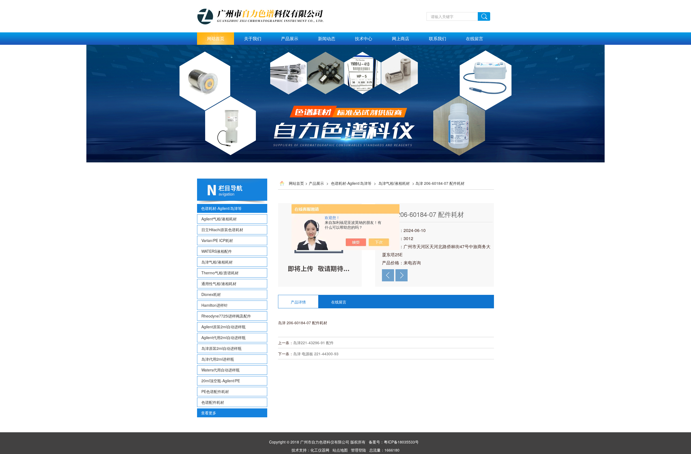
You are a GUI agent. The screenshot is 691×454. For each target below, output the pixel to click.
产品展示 (289, 38)
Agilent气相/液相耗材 (219, 218)
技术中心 (363, 38)
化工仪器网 (319, 450)
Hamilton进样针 (214, 305)
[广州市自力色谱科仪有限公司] (266, 3)
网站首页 (215, 38)
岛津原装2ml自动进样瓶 (221, 348)
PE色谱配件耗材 (215, 391)
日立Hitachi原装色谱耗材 (222, 229)
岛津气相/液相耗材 (217, 262)
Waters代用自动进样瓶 (220, 370)
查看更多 (208, 412)
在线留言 (474, 38)
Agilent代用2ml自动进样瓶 (223, 337)
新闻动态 (326, 38)
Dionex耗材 (211, 294)
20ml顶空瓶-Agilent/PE (220, 380)
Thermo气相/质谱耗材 (220, 272)
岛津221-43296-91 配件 (313, 342)
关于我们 (252, 38)
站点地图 (340, 450)
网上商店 (400, 38)
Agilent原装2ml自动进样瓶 (223, 326)
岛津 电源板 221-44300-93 (315, 353)
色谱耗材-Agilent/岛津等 (221, 208)
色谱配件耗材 (212, 402)
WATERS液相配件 (216, 251)
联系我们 (437, 38)
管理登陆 (358, 450)
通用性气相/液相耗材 (218, 283)
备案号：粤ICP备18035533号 (394, 442)
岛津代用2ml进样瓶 (217, 359)
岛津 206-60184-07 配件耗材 (423, 214)
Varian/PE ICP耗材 (217, 240)
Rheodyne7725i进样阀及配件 (226, 316)
